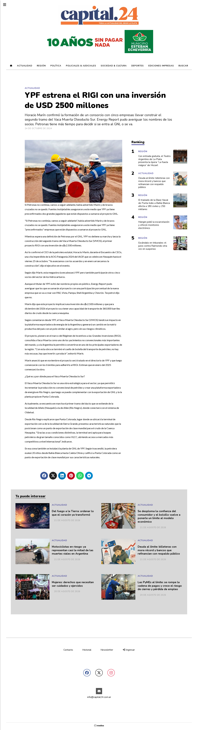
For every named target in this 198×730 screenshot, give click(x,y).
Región (41, 65)
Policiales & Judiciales (81, 65)
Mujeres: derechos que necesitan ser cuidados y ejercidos (73, 584)
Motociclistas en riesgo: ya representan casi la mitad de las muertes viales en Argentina (72, 550)
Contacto (68, 650)
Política (55, 65)
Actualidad (24, 65)
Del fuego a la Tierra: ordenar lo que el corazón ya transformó (73, 513)
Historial (86, 650)
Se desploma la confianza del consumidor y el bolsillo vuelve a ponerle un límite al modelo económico (159, 516)
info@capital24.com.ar (99, 697)
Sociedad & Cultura (114, 65)
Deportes (137, 65)
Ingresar (130, 650)
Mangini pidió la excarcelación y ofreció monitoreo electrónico (153, 225)
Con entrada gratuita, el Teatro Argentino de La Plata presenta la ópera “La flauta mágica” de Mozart (154, 161)
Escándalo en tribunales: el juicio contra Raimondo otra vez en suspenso (152, 245)
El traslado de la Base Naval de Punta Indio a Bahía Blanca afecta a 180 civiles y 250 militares (154, 205)
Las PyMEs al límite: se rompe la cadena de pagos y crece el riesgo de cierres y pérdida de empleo (160, 586)
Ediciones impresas (161, 65)
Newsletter (107, 650)
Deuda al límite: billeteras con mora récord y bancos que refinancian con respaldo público (159, 550)
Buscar (183, 65)
